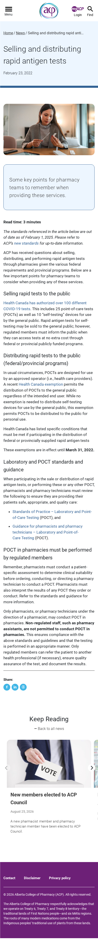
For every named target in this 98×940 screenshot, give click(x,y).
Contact (9, 878)
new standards (26, 243)
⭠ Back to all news (49, 728)
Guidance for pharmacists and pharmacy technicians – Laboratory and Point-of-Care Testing (48, 532)
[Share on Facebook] (6, 687)
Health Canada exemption (41, 384)
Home (8, 33)
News (20, 33)
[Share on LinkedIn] (15, 687)
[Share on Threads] (23, 687)
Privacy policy (60, 878)
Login (78, 15)
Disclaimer (32, 878)
